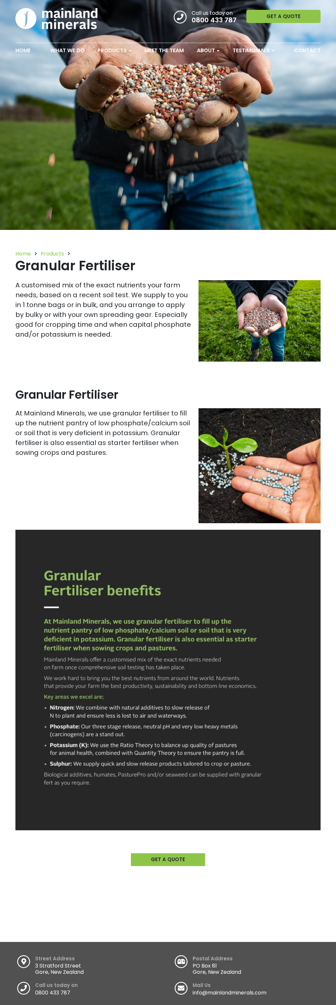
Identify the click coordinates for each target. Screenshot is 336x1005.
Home (23, 50)
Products (112, 50)
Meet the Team (164, 50)
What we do (67, 50)
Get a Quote (283, 16)
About (206, 50)
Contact (307, 50)
